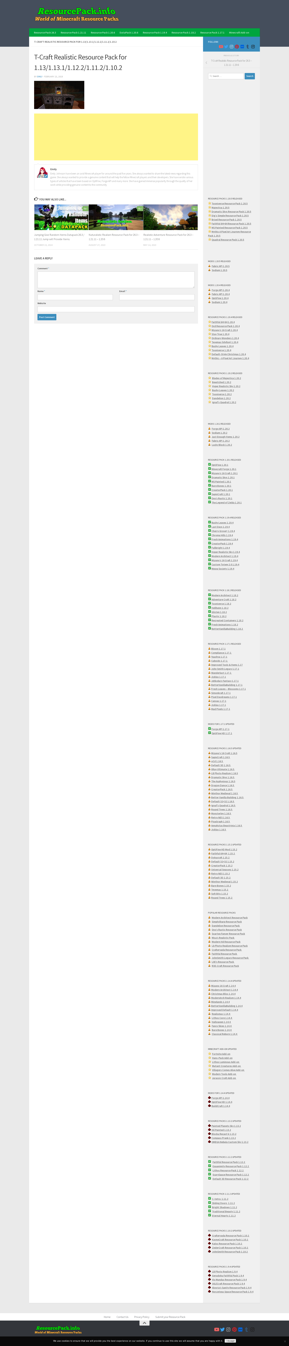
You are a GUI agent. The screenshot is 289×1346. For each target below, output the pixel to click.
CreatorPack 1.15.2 (221, 865)
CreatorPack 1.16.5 (222, 789)
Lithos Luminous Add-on (226, 1062)
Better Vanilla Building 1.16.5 (227, 797)
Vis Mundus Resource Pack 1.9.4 (229, 1279)
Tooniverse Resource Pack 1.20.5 (230, 203)
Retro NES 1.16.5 (220, 817)
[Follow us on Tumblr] (248, 47)
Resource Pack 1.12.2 (237, 1166)
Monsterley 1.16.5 (221, 813)
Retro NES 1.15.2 (220, 873)
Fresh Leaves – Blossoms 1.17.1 (228, 688)
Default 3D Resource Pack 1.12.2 (231, 1178)
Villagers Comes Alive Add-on (228, 1070)
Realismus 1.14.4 (221, 1013)
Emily (39, 76)
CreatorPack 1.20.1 (222, 490)
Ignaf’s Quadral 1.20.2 (224, 402)
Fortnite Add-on (221, 1054)
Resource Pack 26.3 (45, 32)
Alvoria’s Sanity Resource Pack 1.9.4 (231, 1287)
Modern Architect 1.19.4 (225, 556)
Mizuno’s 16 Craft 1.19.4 (225, 560)
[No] (284, 1341)
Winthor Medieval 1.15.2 (224, 881)
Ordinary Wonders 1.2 (223, 338)
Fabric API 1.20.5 (221, 266)
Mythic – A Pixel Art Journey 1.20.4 (230, 358)
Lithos (216, 1170)
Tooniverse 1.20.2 (222, 394)
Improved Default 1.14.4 (224, 1009)
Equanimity (219, 1166)
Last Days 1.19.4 (221, 526)
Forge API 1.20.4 (221, 290)
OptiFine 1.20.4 (220, 298)
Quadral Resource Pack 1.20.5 (228, 239)
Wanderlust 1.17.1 (221, 672)
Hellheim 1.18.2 (220, 607)
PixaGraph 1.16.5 (220, 821)
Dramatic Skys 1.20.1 (223, 477)
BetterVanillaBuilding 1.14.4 (227, 1005)
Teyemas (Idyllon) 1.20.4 (225, 342)
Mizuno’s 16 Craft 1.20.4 (225, 330)
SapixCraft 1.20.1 (221, 494)
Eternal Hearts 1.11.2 (224, 1215)
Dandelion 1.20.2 (221, 398)
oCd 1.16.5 (217, 761)
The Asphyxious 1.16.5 (223, 781)
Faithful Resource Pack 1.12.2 (229, 1162)
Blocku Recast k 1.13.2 (224, 1134)
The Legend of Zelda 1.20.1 (227, 502)
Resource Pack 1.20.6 (103, 32)
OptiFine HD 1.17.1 (222, 733)
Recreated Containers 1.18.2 (227, 620)
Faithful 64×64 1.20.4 (223, 322)
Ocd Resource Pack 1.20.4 (226, 326)
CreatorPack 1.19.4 (222, 543)
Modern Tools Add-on (224, 1074)
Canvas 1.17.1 (218, 701)
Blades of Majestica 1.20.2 (226, 378)
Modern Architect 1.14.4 (224, 989)
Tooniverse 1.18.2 (221, 603)
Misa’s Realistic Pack (223, 937)
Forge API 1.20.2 (221, 428)
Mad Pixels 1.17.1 (220, 709)
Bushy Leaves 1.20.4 (222, 346)
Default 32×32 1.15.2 (222, 861)
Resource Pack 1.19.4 (155, 32)
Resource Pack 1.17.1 (212, 32)
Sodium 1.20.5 (219, 270)
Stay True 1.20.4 (220, 334)
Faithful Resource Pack (224, 953)
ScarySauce (219, 1174)
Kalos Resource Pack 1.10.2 (227, 1243)
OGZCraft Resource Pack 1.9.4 (228, 1283)
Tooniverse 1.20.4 (221, 350)
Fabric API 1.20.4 (221, 294)
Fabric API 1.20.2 (221, 440)
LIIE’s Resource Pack (223, 961)
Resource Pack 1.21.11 (73, 32)
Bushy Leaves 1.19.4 (222, 522)
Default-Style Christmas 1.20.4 (229, 354)
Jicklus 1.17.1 (218, 676)
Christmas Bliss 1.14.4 (223, 993)
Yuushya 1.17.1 (219, 656)
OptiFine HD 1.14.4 (222, 1102)
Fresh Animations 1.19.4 (225, 539)
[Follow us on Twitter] (226, 47)
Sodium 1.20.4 (219, 302)
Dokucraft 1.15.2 (220, 857)
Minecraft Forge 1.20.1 (224, 469)
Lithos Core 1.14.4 (222, 1018)
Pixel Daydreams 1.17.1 (224, 697)
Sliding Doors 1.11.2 (223, 1203)
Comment (43, 268)
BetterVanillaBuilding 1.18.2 (227, 628)
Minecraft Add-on (239, 32)
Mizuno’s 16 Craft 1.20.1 (225, 473)
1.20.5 (244, 227)
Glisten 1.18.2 (219, 612)
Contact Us (122, 1317)
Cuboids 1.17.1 (219, 660)
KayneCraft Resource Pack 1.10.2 (230, 1239)
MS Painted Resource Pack (226, 227)
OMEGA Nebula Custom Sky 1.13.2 (230, 1142)
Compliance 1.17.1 (221, 652)
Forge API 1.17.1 (220, 729)
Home (107, 1317)
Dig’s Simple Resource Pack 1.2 (228, 215)
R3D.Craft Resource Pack (225, 965)
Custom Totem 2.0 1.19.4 (225, 564)
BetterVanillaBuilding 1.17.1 (227, 684)
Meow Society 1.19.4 (223, 568)
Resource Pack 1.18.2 (184, 32)
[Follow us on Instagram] (231, 47)
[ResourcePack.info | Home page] (77, 14)
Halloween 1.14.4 (221, 1022)
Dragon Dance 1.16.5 (223, 785)
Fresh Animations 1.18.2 (225, 624)
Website (41, 303)
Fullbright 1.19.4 (221, 547)
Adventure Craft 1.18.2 (224, 599)
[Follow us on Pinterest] (237, 47)
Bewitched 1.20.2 (221, 382)
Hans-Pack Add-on (222, 1058)
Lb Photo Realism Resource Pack (230, 945)
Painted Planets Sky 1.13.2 (226, 1125)
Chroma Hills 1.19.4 (222, 535)
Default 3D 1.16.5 (221, 765)
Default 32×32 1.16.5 (223, 801)
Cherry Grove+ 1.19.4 (223, 531)
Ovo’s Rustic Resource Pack (227, 929)
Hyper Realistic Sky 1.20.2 (226, 386)
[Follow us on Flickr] (242, 47)
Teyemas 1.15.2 (220, 889)
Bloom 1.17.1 (218, 648)
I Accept (230, 1340)
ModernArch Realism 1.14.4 (226, 997)
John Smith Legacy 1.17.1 (225, 668)
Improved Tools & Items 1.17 (227, 664)
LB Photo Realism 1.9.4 (224, 1271)
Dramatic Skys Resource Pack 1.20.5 (231, 211)
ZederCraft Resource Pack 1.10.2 (230, 1247)
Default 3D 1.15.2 (221, 877)
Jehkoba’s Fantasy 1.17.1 (225, 680)
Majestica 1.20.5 (220, 207)
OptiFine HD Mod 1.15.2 (224, 849)
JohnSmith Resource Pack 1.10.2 (230, 1251)
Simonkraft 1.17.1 (221, 693)
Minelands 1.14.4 (220, 1001)
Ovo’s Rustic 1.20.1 (222, 498)
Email (123, 291)
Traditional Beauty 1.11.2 (226, 1211)
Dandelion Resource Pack (226, 925)
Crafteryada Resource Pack (227, 949)
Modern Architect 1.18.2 (225, 595)
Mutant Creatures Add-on (226, 1066)
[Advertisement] (116, 137)
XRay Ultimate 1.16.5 (223, 769)
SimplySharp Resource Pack (227, 921)
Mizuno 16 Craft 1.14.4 (223, 985)
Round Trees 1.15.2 (222, 897)
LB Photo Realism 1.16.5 (224, 773)
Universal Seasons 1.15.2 (224, 869)
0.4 (237, 338)
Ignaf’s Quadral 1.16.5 (223, 805)
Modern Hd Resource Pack (226, 941)
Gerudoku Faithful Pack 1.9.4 (228, 1275)
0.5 (247, 215)
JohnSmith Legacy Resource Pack (230, 957)
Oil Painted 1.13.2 (221, 1130)
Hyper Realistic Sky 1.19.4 (226, 552)
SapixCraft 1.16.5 (220, 757)
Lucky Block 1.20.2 (222, 444)
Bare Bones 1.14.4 (222, 1030)
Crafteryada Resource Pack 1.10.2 (231, 1235)
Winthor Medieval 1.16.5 (224, 793)
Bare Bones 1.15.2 (221, 885)
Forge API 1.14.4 (220, 1098)
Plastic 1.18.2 (219, 616)
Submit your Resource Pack (170, 1317)
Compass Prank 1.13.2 (224, 1138)
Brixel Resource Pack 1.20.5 (227, 219)
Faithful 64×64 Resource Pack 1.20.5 (231, 223)
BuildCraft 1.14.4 (221, 1106)
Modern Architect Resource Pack (230, 917)
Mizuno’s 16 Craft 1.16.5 (224, 753)
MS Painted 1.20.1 (221, 481)
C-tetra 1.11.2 (220, 1199)
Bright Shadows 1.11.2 (224, 1207)
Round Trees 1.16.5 (222, 809)
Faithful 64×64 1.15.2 (223, 853)
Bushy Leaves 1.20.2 (223, 390)
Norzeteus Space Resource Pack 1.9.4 (232, 1291)
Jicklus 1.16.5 (218, 829)
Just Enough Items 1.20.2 (225, 436)
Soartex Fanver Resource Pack (228, 933)
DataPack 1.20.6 (129, 32)
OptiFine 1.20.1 (220, 464)
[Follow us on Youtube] (221, 47)
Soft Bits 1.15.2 (219, 893)
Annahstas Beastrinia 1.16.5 (227, 825)
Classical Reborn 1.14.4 (225, 1034)
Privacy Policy (141, 1317)
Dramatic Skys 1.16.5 (223, 777)
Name (41, 291)
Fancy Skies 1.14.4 (222, 1026)
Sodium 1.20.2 (219, 432)
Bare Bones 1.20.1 (221, 485)
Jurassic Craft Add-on (224, 1078)
